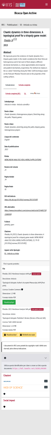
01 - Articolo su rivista (28, 24)
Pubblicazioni (12, 24)
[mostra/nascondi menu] (47, 4)
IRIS (3, 24)
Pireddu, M (8, 40)
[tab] (25, 94)
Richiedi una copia (28, 334)
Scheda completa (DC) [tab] (12, 93)
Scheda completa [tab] (24, 85)
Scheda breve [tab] (10, 85)
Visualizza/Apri (9, 302)
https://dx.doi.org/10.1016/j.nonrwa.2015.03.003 (21, 199)
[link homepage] (7, 4)
